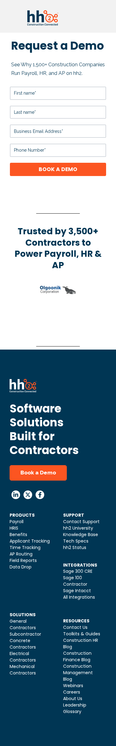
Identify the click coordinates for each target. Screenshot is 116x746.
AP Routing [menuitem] (21, 554)
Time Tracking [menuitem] (25, 547)
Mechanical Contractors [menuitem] (23, 669)
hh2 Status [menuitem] (74, 547)
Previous (16, 315)
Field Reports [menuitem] (23, 560)
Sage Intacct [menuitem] (77, 591)
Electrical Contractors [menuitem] (23, 656)
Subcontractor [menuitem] (25, 634)
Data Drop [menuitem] (21, 567)
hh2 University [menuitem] (78, 528)
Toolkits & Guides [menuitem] (81, 634)
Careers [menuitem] (71, 692)
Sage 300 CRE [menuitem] (77, 571)
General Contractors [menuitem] (23, 624)
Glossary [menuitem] (72, 711)
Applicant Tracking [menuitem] (30, 541)
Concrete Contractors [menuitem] (23, 643)
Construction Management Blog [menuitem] (78, 672)
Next (93, 315)
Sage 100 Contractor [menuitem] (75, 581)
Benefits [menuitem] (18, 534)
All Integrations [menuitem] (79, 597)
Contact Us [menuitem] (75, 627)
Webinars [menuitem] (73, 685)
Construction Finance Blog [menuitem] (77, 656)
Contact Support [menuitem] (81, 522)
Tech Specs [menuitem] (75, 541)
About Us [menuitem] (72, 698)
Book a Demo (38, 472)
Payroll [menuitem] (17, 522)
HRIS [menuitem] (14, 528)
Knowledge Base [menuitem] (80, 534)
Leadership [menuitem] (74, 705)
